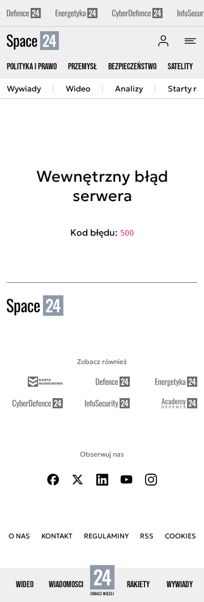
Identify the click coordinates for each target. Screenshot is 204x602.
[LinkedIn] (102, 479)
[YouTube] (126, 479)
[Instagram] (151, 479)
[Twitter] (77, 479)
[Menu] (190, 41)
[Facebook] (53, 479)
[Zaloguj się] (163, 41)
